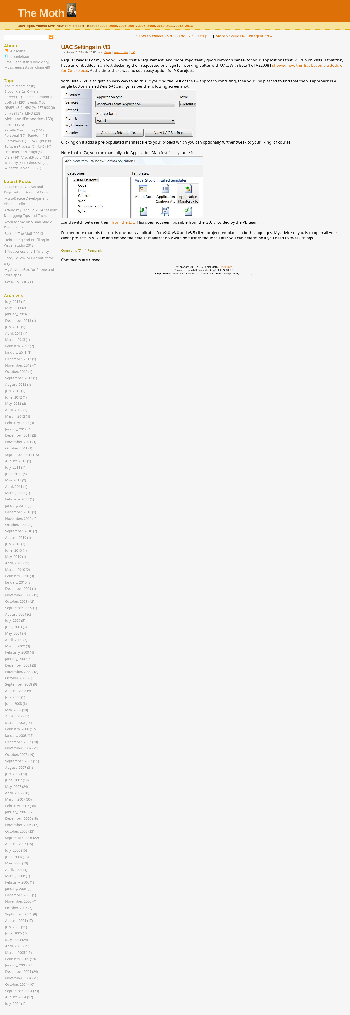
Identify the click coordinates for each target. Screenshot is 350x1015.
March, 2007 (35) (18, 799)
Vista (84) (12, 157)
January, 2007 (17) (19, 812)
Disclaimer (226, 266)
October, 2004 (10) (19, 984)
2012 (179, 26)
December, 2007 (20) (21, 742)
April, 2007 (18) (17, 793)
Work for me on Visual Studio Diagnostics (28, 225)
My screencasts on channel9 (27, 67)
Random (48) (38, 135)
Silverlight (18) (40, 141)
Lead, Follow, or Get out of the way (29, 261)
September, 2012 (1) (21, 378)
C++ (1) (32, 91)
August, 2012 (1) (18, 384)
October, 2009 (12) (19, 601)
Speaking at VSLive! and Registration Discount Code (26, 189)
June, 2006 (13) (17, 856)
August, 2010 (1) (18, 537)
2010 (161, 26)
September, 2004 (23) (22, 991)
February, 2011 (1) (19, 499)
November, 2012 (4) (20, 365)
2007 (132, 26)
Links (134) (14, 113)
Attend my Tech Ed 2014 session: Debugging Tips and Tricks (30, 213)
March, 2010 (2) (17, 569)
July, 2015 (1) (15, 301)
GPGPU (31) (13, 107)
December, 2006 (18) (21, 818)
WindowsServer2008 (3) (23, 168)
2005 (113, 26)
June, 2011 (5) (16, 473)
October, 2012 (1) (18, 371)
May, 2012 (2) (15, 403)
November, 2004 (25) (21, 978)
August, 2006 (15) (19, 844)
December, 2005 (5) (20, 895)
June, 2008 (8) (16, 703)
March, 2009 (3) (17, 646)
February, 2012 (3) (19, 422)
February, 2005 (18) (20, 959)
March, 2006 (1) (17, 876)
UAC (133, 52)
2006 (122, 26)
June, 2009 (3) (16, 627)
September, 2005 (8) (21, 914)
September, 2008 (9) (21, 684)
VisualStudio (121, 52)
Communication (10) (39, 97)
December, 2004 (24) (21, 971)
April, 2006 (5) (16, 869)
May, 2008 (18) (16, 710)
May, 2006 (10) (16, 863)
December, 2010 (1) (20, 512)
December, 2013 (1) (20, 320)
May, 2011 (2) (15, 480)
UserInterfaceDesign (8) (23, 152)
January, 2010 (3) (18, 582)
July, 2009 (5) (15, 620)
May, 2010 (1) (15, 556)
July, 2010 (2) (15, 544)
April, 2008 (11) (17, 716)
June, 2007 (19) (17, 780)
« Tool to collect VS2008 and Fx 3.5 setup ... (173, 36)
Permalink (94, 250)
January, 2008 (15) (19, 735)
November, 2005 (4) (20, 901)
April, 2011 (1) (16, 486)
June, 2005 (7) (16, 933)
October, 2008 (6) (18, 678)
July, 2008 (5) (15, 697)
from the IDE (123, 222)
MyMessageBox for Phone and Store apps (29, 272)
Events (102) (36, 102)
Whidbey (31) (15, 162)
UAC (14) (44, 146)
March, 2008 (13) (18, 722)
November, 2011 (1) (20, 441)
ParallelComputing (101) (24, 130)
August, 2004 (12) (19, 997)
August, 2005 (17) (19, 920)
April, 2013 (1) (16, 333)
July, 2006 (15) (16, 850)
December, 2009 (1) (20, 588)
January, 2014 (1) (18, 314)
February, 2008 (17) (20, 729)
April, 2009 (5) (16, 639)
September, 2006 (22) (22, 837)
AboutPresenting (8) (20, 86)
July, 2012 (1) (15, 391)
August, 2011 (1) (18, 461)
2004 (103, 26)
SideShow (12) (15, 141)
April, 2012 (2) (16, 410)
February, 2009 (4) (19, 652)
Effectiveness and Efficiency (27, 251)
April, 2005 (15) (17, 946)
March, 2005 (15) (18, 952)
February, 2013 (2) (19, 346)
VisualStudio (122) (35, 157)
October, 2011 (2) (18, 448)
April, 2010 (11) (17, 563)
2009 (151, 26)
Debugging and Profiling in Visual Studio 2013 (26, 242)
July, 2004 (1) (15, 1003)
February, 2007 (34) (20, 805)
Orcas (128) (14, 124)
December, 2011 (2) (20, 435)
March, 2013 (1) (17, 339)
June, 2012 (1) (16, 397)
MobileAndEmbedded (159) (29, 118)
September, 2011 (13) (22, 454)
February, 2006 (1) (19, 882)
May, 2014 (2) (15, 307)
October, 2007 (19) (19, 754)
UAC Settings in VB (85, 47)
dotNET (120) (15, 102)
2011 (170, 26)
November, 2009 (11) (21, 595)
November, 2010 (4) (20, 518)
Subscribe (16, 51)
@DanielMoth (19, 56)
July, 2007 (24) (16, 774)
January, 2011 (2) (18, 505)
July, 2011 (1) (15, 467)
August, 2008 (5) (18, 690)
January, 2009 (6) (18, 658)
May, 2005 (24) (16, 939)
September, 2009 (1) (21, 608)
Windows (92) (37, 162)
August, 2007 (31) (19, 767)
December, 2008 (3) (20, 665)
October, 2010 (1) (18, 524)
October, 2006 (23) (19, 831)
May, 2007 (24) (16, 786)
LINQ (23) (32, 113)
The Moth (41, 13)
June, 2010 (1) (16, 550)
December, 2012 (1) (20, 359)
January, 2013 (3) (18, 352)
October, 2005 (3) (18, 907)
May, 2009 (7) (15, 633)
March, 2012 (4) (17, 416)
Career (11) (13, 97)
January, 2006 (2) (18, 888)
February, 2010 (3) (19, 576)
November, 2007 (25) (21, 748)
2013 (189, 26)
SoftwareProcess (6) (20, 146)
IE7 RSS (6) (46, 107)
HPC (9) (30, 107)
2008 (141, 26)
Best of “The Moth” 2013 (24, 233)
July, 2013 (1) (15, 327)
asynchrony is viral (20, 281)
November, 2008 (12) (21, 671)
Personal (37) (15, 135)
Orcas (107, 52)
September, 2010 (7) (21, 531)
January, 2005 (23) (19, 965)
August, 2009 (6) (18, 614)
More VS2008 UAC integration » (243, 36)
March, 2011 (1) (17, 492)
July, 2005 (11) (16, 927)
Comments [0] (71, 250)
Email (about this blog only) (27, 62)
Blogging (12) (15, 91)
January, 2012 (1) (18, 429)
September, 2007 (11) (22, 761)
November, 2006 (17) (21, 825)
